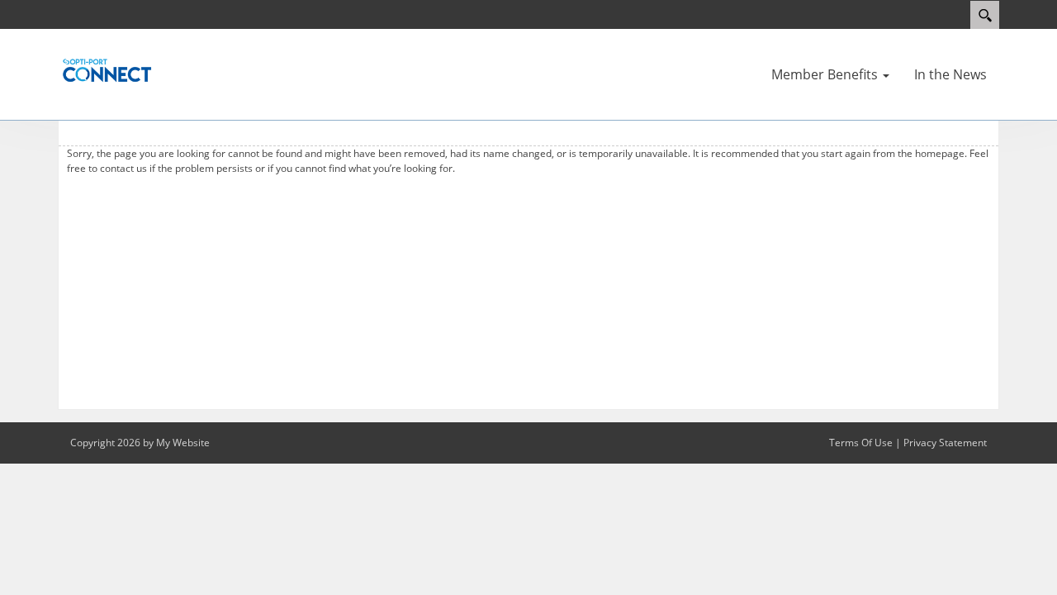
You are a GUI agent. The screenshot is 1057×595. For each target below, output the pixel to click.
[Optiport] (107, 69)
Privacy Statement (945, 443)
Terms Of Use (861, 443)
